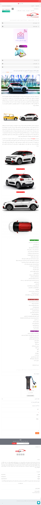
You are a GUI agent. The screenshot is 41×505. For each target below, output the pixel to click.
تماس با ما (27, 10)
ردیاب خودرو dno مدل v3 (30, 390)
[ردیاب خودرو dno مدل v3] (30, 382)
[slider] (7, 72)
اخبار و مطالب (19, 10)
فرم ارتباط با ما (20, 483)
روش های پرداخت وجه (35, 492)
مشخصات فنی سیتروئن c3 (27, 369)
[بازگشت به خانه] (38, 20)
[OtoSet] (32, 15)
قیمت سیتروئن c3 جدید (19, 369)
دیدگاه (37, 419)
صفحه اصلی (32, 10)
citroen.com (35, 365)
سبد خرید (5, 11)
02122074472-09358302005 (6, 6)
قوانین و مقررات (36, 491)
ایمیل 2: (38, 478)
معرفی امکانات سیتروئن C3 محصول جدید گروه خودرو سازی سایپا (18, 20)
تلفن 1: (38, 474)
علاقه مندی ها (20, 3)
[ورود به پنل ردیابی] (20, 36)
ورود (32, 5)
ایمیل (37, 414)
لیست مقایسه (6, 9)
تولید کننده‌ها (35, 26)
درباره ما (24, 10)
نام (37, 409)
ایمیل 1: (38, 476)
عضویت (36, 5)
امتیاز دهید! (11, 72)
